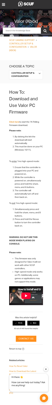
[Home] (26, 6)
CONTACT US (26, 339)
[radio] (18, 323)
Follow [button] (26, 56)
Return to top (15, 349)
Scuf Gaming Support (22, 40)
